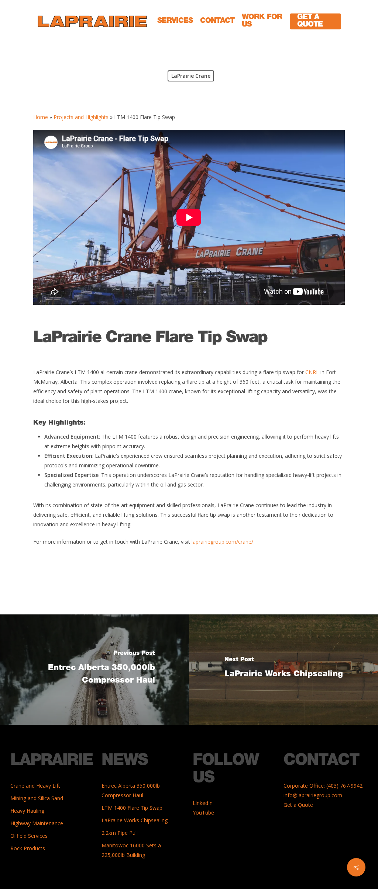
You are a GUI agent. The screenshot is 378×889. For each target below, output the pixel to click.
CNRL (312, 372)
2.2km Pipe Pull (120, 832)
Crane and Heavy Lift (35, 785)
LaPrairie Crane (190, 75)
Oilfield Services (29, 835)
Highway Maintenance (36, 823)
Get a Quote (298, 804)
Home (40, 117)
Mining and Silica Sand (36, 798)
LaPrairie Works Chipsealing (135, 820)
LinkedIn (203, 802)
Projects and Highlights (81, 117)
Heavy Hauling (27, 810)
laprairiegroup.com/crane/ (222, 541)
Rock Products (27, 848)
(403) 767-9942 (344, 785)
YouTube (203, 812)
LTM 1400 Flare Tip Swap (132, 807)
